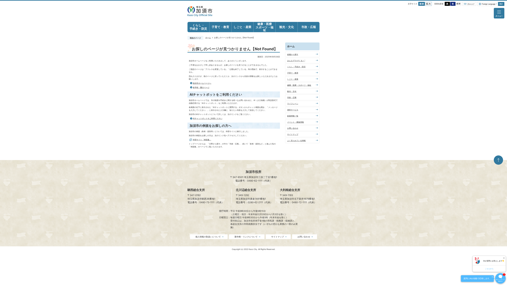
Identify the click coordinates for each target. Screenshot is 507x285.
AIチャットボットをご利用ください (207, 118)
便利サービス (292, 110)
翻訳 (501, 4)
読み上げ (471, 4)
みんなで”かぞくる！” (296, 61)
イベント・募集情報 (295, 122)
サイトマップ (292, 134)
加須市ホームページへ (202, 83)
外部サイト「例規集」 (202, 140)
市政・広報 (291, 97)
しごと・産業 (292, 79)
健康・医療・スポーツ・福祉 (299, 85)
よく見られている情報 (296, 140)
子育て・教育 (292, 73)
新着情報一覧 (292, 116)
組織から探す (292, 54)
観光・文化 (291, 91)
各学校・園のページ (201, 87)
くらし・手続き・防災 (296, 67)
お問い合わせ (292, 128)
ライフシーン (292, 104)
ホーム (208, 37)
